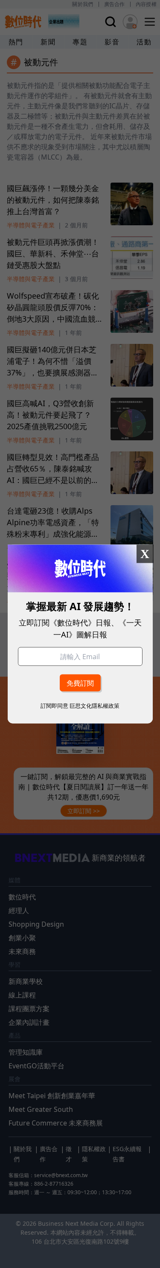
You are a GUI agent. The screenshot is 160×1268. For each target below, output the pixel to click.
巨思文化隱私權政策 (94, 705)
